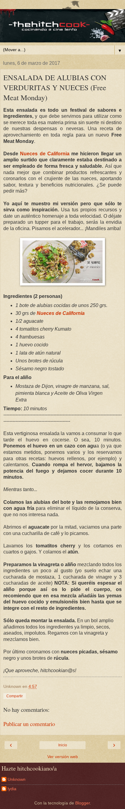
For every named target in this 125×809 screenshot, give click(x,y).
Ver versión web (62, 756)
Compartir (14, 696)
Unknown (16, 779)
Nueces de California (44, 153)
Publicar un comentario (29, 724)
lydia (12, 788)
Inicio (62, 745)
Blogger (82, 803)
